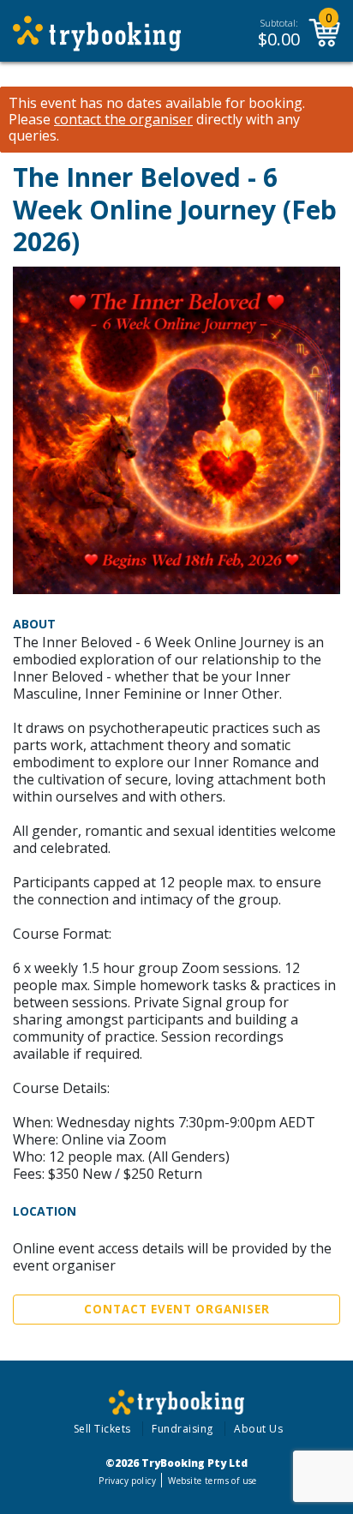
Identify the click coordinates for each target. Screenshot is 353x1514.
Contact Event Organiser (177, 1309)
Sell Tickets (102, 1428)
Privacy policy (127, 1481)
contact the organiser (123, 119)
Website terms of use (212, 1481)
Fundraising (182, 1428)
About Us (258, 1428)
